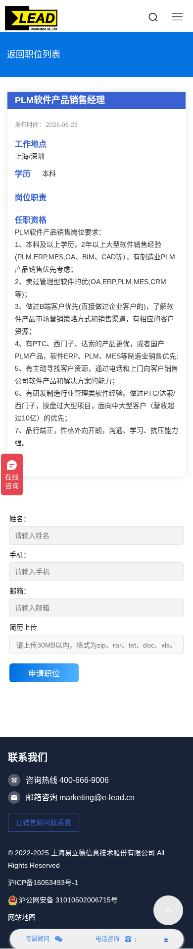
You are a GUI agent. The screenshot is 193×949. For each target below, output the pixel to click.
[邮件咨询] (166, 939)
